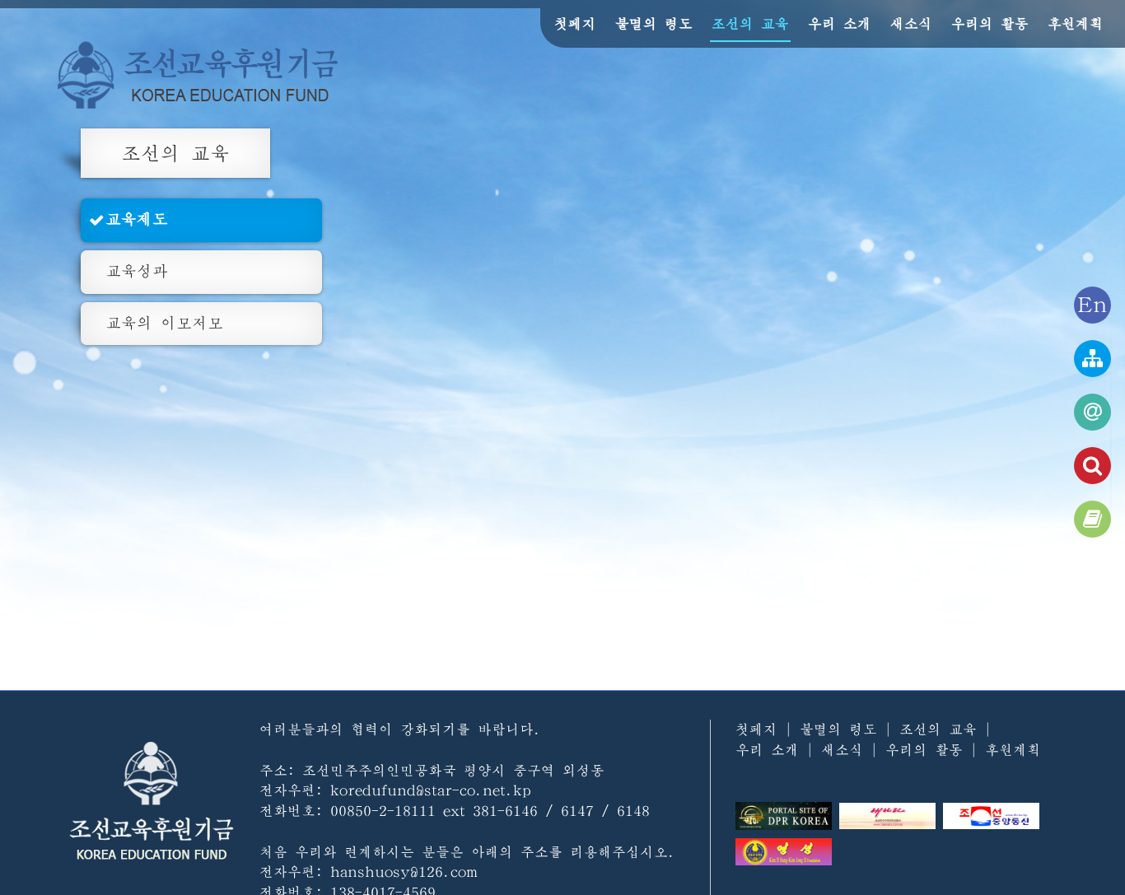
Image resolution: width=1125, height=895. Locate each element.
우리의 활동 (990, 23)
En (1092, 305)
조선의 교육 (750, 23)
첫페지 (575, 23)
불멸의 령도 (654, 23)
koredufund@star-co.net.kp (430, 790)
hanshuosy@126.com (404, 872)
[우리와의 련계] (1092, 412)
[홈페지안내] (1092, 358)
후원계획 (1076, 23)
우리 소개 (839, 23)
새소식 (911, 23)
